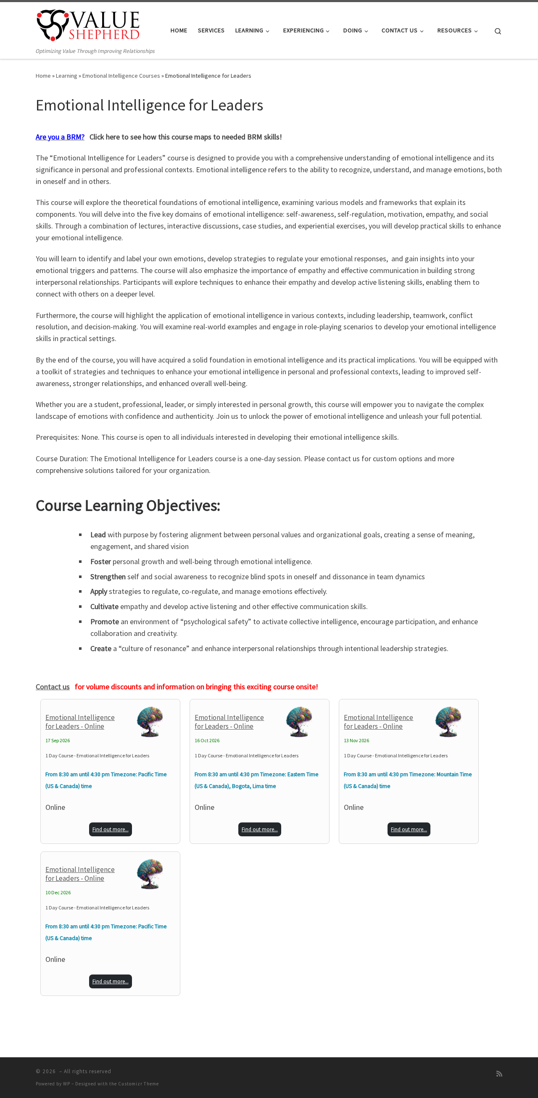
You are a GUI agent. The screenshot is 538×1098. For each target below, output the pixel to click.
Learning (66, 75)
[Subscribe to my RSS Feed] (499, 1074)
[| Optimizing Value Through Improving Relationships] (88, 24)
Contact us (53, 686)
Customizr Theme (138, 1084)
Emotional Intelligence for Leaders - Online (80, 722)
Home (43, 75)
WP (66, 1084)
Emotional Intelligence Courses (121, 75)
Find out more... (110, 829)
